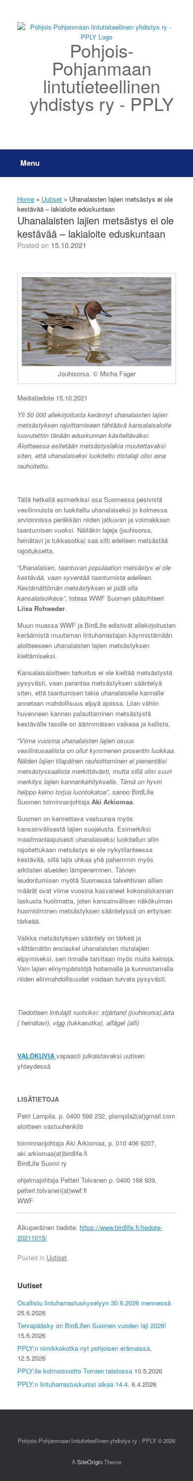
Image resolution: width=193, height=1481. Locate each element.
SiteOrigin (89, 1462)
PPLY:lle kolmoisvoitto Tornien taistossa (74, 1370)
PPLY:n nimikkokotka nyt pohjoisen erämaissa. (84, 1348)
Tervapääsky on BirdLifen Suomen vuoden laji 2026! (91, 1325)
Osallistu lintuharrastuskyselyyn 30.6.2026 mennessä (94, 1302)
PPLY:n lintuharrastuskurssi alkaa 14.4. (73, 1384)
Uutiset (52, 199)
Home (25, 199)
